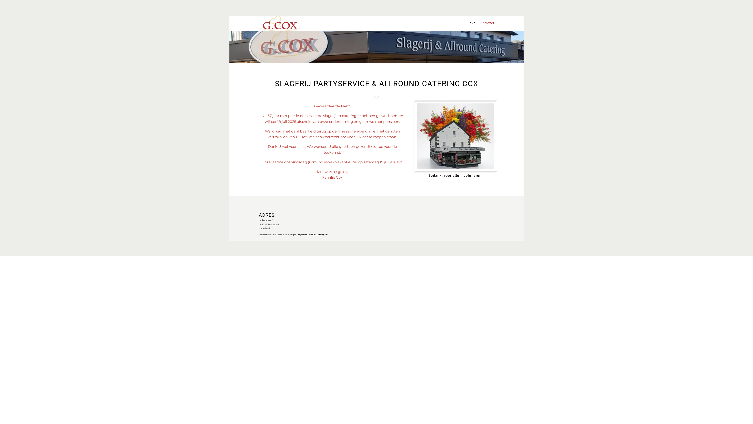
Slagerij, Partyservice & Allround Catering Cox (309, 235)
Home (471, 23)
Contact (488, 23)
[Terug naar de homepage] (279, 23)
